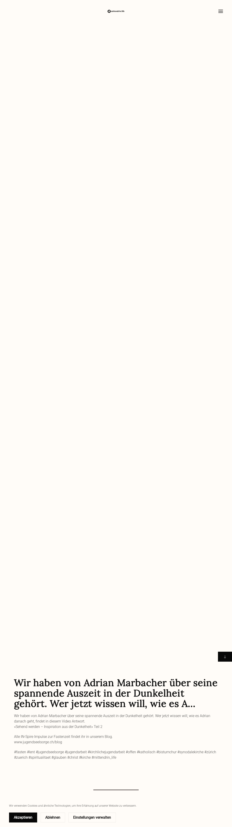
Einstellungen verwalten (92, 817)
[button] (220, 11)
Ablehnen (52, 817)
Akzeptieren (23, 817)
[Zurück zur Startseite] (116, 11)
